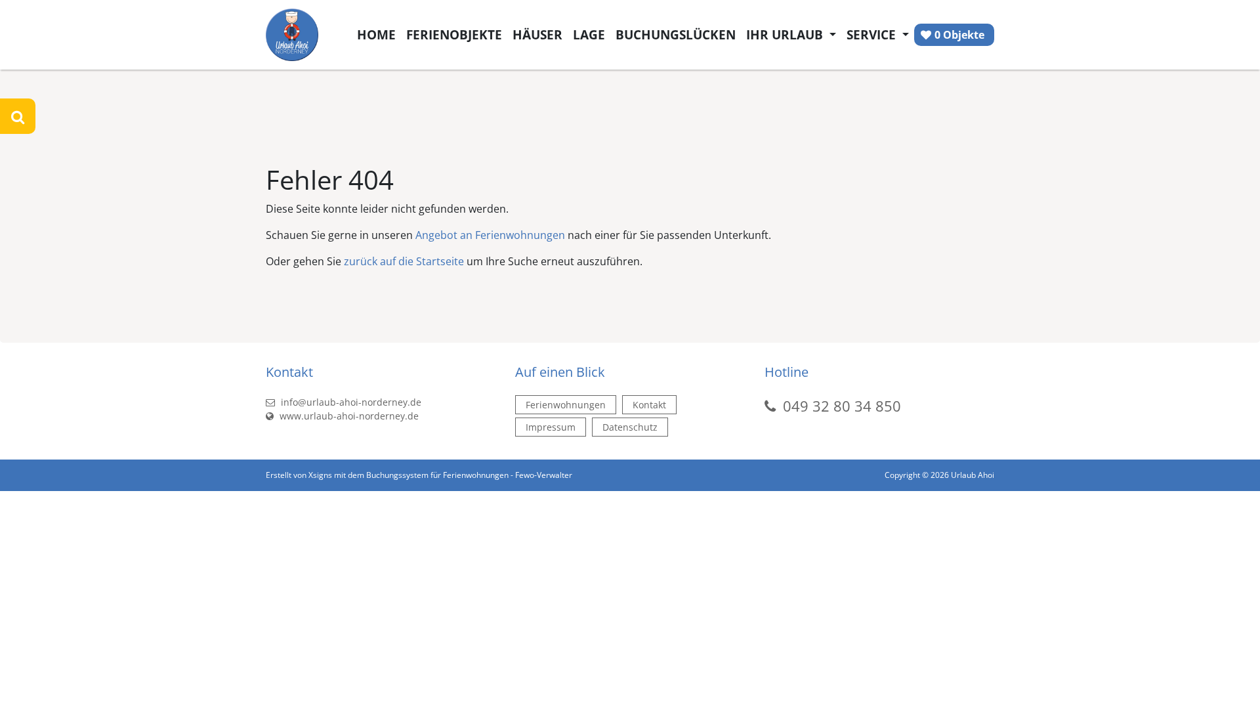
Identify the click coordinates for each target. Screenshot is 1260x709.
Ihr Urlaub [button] (786, 34)
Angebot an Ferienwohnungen (490, 235)
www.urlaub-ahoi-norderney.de (348, 416)
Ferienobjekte (454, 34)
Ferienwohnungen (566, 404)
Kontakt (649, 404)
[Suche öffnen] (17, 116)
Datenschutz (630, 427)
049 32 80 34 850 (842, 406)
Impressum (551, 427)
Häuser (537, 34)
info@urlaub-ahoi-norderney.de (349, 402)
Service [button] (873, 34)
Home (376, 34)
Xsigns (320, 475)
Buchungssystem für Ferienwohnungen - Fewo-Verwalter (469, 475)
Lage (589, 34)
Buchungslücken (676, 34)
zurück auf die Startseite (404, 261)
